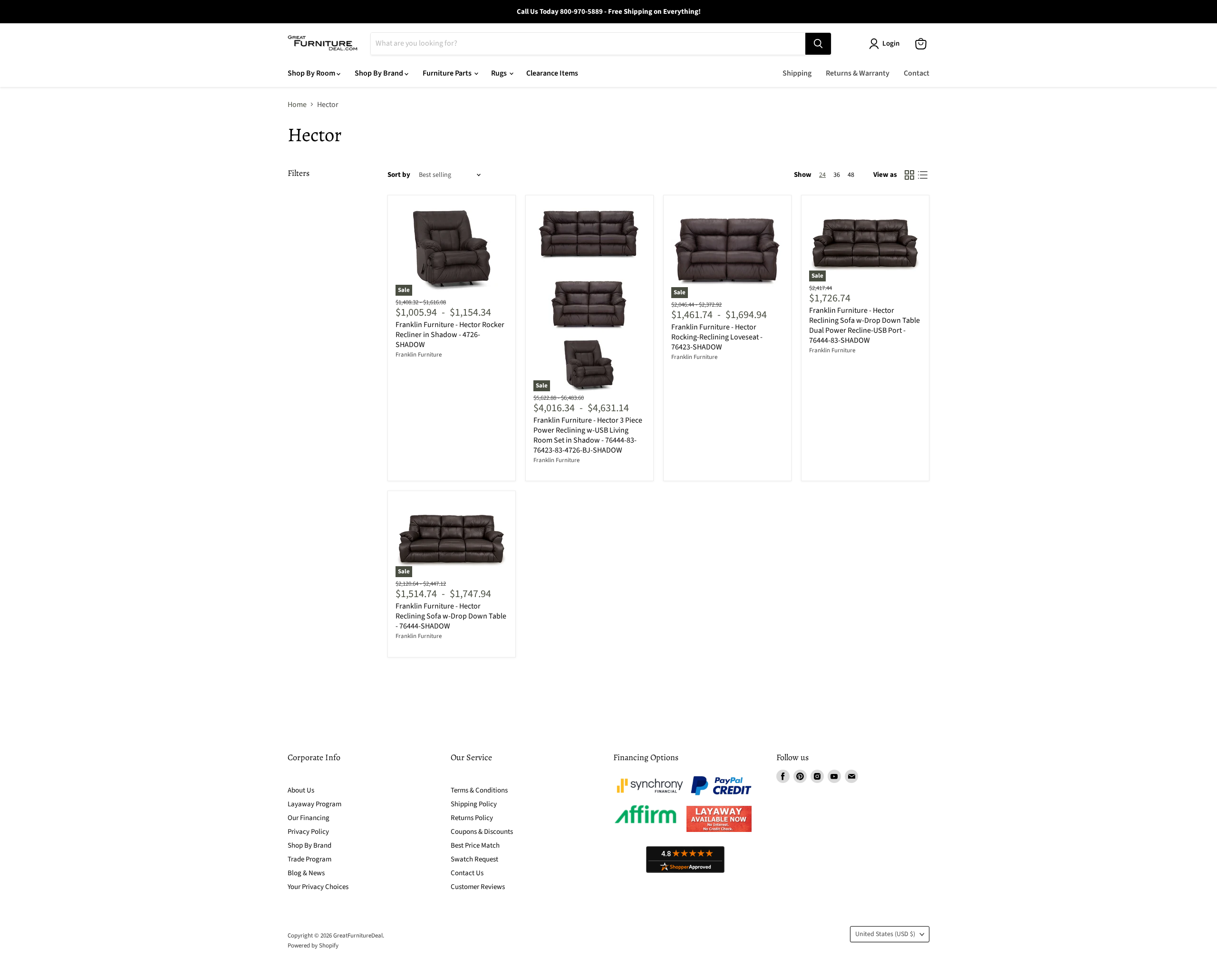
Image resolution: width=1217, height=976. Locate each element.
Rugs (499, 73)
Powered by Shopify (313, 945)
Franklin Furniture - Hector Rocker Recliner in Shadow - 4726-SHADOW (450, 334)
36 (836, 175)
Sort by (398, 175)
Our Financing (308, 818)
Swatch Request (474, 859)
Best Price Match (475, 845)
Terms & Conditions (479, 790)
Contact (916, 73)
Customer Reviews (478, 887)
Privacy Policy (308, 832)
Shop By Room (312, 73)
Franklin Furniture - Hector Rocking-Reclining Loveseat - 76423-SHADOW (717, 337)
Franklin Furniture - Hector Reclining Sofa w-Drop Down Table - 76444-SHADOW (451, 616)
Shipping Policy (474, 804)
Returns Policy (472, 818)
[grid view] (909, 175)
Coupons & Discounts (482, 832)
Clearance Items (552, 73)
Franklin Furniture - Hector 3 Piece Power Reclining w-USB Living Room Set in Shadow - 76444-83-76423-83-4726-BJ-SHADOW (587, 435)
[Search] (818, 44)
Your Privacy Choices (318, 887)
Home (297, 104)
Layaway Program (314, 804)
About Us (301, 790)
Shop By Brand (380, 73)
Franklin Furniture (419, 354)
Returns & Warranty (857, 73)
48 (851, 175)
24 (822, 175)
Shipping (796, 73)
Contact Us (467, 873)
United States (885, 934)
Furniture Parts (448, 73)
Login (890, 43)
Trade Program (309, 859)
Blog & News (306, 873)
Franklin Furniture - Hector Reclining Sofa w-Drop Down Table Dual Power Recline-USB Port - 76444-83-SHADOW (864, 325)
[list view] (922, 175)
